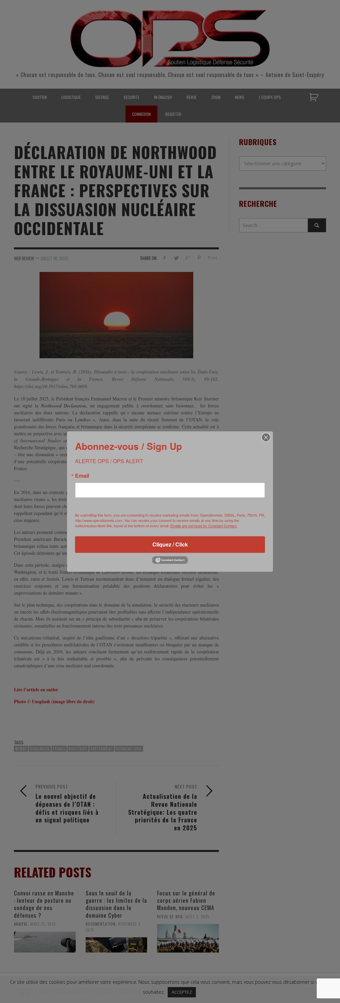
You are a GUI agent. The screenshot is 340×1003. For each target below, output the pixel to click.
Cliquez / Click (170, 544)
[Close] (266, 437)
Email (82, 475)
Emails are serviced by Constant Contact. (203, 525)
